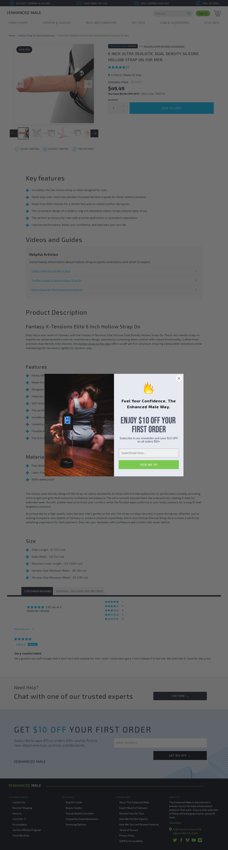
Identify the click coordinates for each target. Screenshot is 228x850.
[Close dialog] (179, 378)
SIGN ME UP (148, 464)
